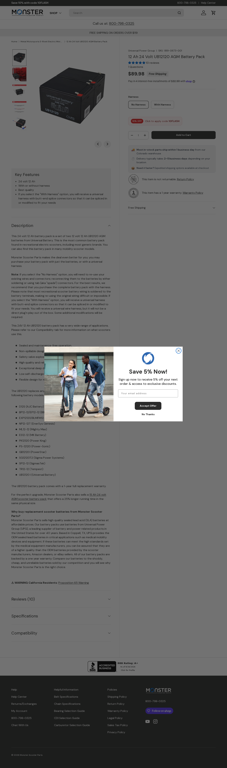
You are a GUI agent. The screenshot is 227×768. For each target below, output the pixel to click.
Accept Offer (148, 405)
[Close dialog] (178, 350)
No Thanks (148, 414)
